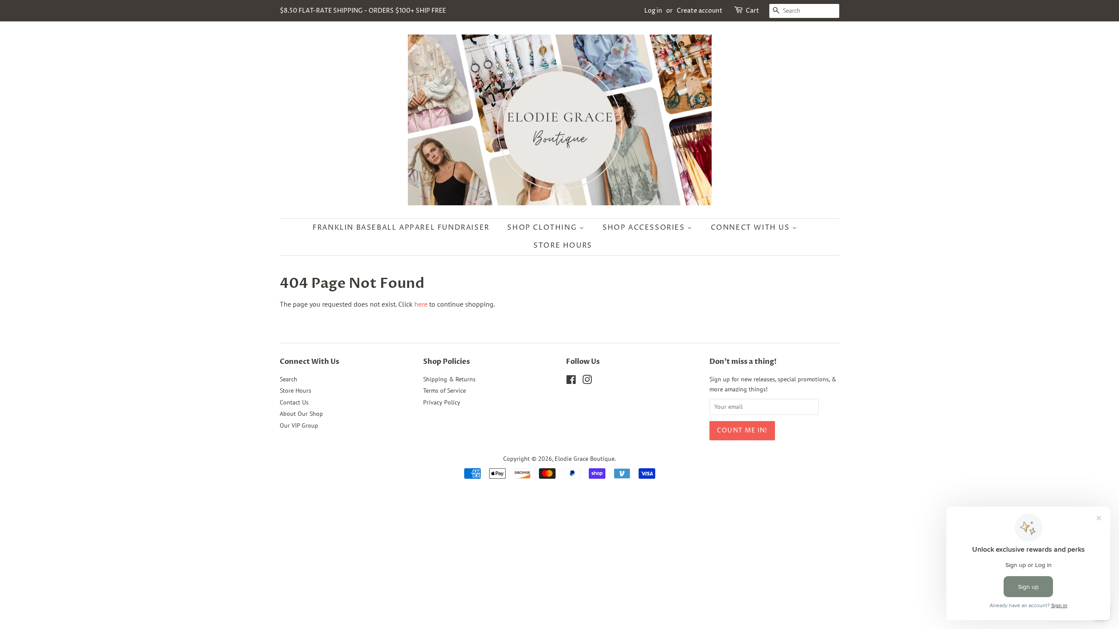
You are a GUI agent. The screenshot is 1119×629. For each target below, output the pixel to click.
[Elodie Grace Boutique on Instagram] (587, 381)
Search (288, 379)
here (420, 304)
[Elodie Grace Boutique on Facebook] (571, 381)
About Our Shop (301, 414)
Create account (700, 11)
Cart (752, 11)
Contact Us (294, 402)
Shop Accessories (644, 227)
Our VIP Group (299, 425)
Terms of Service (444, 390)
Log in (653, 11)
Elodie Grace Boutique (585, 459)
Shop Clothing (543, 227)
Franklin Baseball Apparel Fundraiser (401, 227)
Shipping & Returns (449, 379)
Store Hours (562, 245)
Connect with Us (751, 227)
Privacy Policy (441, 402)
